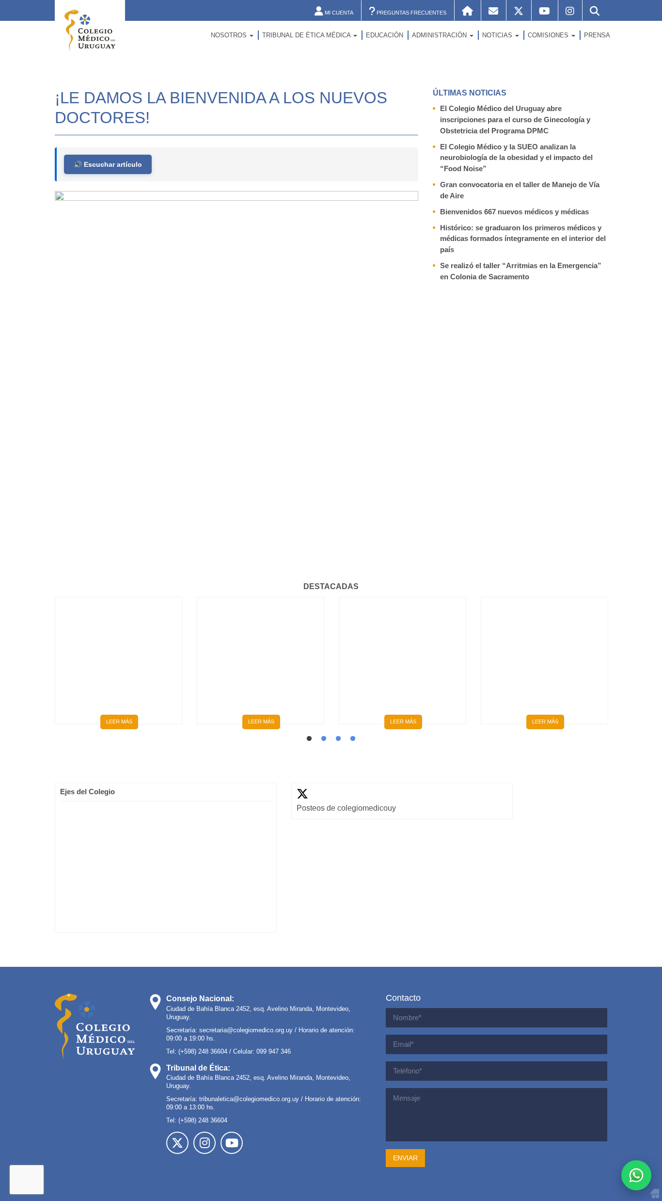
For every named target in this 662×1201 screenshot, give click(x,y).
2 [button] (324, 739)
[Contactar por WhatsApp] (636, 1175)
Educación (384, 35)
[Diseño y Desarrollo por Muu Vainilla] (654, 1193)
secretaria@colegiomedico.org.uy (246, 1030)
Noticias (498, 35)
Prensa (597, 35)
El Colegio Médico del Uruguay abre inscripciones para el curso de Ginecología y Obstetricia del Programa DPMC (515, 119)
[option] (118, 664)
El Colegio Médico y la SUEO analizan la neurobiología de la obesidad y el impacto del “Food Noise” (516, 158)
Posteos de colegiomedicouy (346, 808)
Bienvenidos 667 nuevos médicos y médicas (514, 212)
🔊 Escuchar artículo (108, 164)
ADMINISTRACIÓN (440, 35)
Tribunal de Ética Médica (307, 35)
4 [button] (353, 739)
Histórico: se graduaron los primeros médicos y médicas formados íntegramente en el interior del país (523, 239)
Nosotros (230, 35)
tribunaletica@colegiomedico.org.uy (249, 1099)
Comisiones (549, 35)
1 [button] (309, 739)
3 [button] (338, 739)
